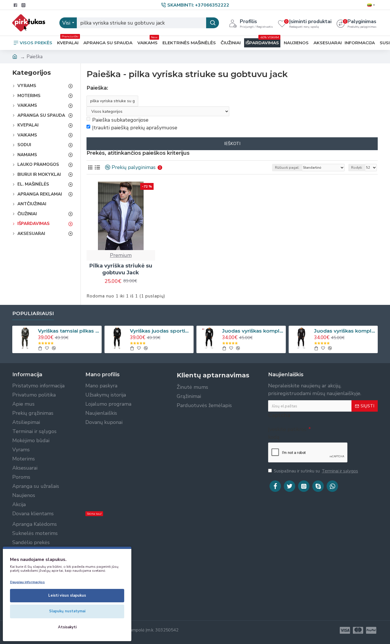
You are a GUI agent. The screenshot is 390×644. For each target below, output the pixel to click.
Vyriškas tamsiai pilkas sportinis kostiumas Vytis (69, 331)
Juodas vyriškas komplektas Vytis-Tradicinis (253, 331)
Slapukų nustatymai (67, 611)
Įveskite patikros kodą (287, 433)
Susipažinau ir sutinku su (316, 471)
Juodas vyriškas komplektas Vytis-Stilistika (345, 331)
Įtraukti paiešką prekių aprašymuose (134, 127)
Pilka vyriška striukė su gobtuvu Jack (120, 269)
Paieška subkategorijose (120, 119)
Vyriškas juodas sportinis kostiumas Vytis (161, 331)
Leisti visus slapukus (67, 595)
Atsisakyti (67, 627)
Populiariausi (33, 313)
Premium (121, 255)
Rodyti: (357, 167)
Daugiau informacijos (27, 582)
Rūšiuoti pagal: (287, 167)
